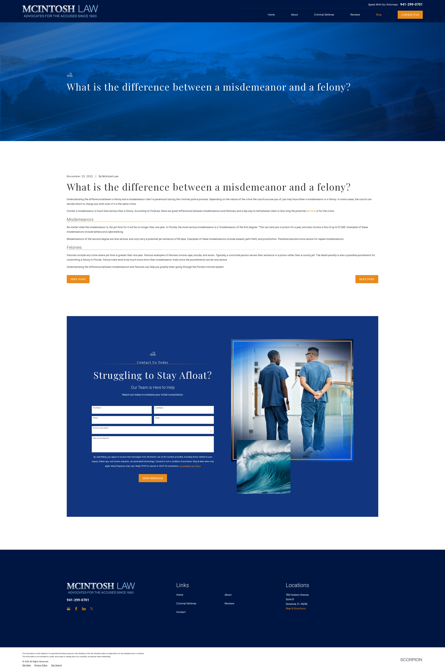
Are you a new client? (101, 428)
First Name (97, 408)
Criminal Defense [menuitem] (324, 14)
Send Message (153, 478)
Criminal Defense (186, 603)
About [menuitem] (294, 14)
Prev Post (78, 279)
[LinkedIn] (84, 608)
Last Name (159, 408)
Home (179, 594)
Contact (181, 612)
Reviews (229, 603)
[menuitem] (26, 665)
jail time (311, 211)
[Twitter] (91, 608)
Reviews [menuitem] (355, 14)
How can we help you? (101, 438)
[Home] (60, 11)
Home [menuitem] (271, 14)
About (228, 594)
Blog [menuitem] (378, 14)
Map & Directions (296, 608)
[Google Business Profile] (68, 608)
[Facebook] (76, 608)
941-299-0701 (411, 4)
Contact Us (410, 14)
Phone (95, 418)
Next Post (366, 279)
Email (157, 418)
